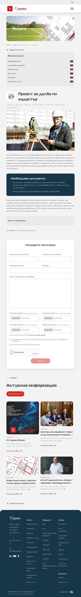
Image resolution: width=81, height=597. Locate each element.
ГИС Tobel (45, 540)
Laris (44, 528)
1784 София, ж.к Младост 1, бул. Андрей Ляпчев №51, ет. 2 (15, 529)
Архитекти (12, 77)
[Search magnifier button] (72, 2)
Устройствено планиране (16, 65)
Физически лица (13, 69)
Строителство (60, 104)
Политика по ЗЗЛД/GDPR (50, 192)
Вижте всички (14, 394)
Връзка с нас (62, 582)
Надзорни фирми (32, 552)
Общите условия (34, 344)
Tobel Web (45, 549)
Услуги (15, 45)
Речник (60, 577)
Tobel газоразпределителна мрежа (49, 566)
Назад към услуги (16, 50)
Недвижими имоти (38, 104)
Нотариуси (49, 104)
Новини (61, 554)
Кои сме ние (62, 524)
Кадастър (27, 104)
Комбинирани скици (14, 61)
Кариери (61, 550)
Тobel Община (47, 554)
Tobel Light (45, 545)
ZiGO (44, 524)
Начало (8, 45)
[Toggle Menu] (72, 9)
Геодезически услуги (14, 81)
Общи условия (63, 559)
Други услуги (12, 73)
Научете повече (13, 451)
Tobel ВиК (45, 559)
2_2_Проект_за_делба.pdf (25, 230)
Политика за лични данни (16, 594)
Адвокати (10, 104)
